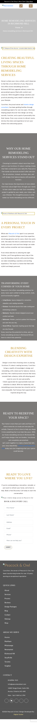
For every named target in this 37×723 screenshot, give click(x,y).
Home (17, 28)
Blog (6, 611)
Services (8, 594)
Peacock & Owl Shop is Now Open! (18, 1)
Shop (6, 623)
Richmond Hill (10, 653)
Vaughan (8, 666)
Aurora (7, 637)
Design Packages (11, 607)
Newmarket (9, 649)
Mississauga (9, 645)
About (7, 590)
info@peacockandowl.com (17, 684)
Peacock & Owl (14, 233)
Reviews (8, 602)
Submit (8, 547)
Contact (7, 615)
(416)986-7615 (13, 680)
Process (7, 598)
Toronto (7, 662)
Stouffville (8, 658)
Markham (8, 641)
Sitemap (7, 619)
